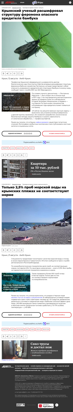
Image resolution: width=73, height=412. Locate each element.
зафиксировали (42, 122)
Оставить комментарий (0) (57, 133)
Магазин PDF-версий (63, 366)
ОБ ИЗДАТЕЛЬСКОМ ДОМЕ (22, 366)
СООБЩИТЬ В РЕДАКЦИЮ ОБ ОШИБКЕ (52, 370)
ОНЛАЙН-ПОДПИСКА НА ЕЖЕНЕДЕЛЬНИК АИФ (43, 366)
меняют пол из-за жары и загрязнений (26, 297)
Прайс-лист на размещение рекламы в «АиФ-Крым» (37, 368)
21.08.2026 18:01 (6, 184)
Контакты (18, 368)
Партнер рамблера (31, 404)
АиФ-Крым (15, 245)
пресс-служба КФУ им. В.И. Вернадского (14, 69)
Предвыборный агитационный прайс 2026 (27, 370)
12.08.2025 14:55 (6, 7)
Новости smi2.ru (8, 179)
